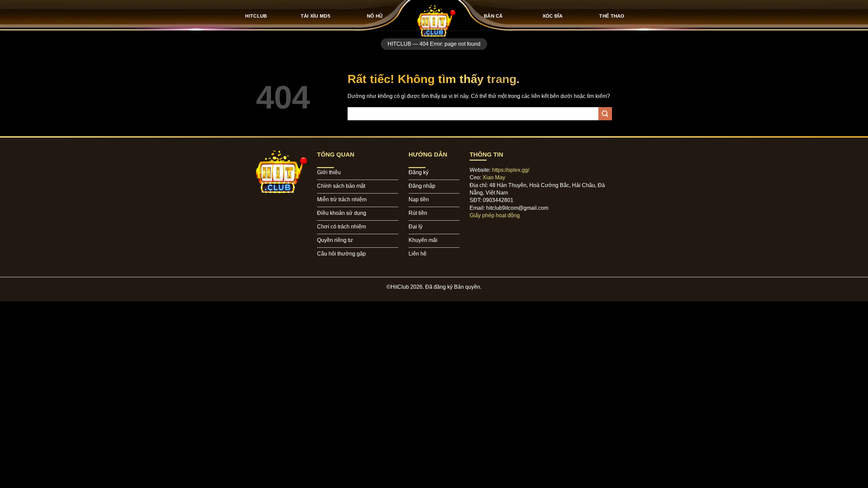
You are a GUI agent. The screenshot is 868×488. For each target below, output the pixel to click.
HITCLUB (256, 16)
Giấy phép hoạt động (495, 215)
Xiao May (493, 177)
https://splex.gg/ (510, 170)
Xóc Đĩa (552, 16)
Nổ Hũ (374, 16)
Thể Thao (611, 16)
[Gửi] (605, 113)
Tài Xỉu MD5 (315, 16)
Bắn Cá (493, 16)
